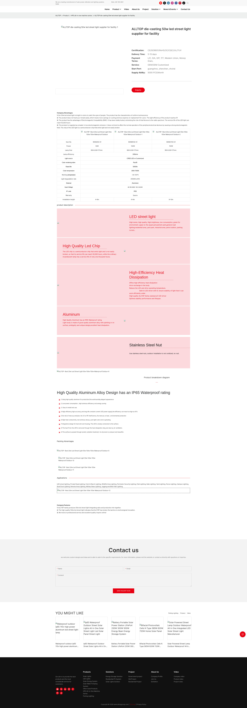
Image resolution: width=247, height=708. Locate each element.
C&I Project (132, 679)
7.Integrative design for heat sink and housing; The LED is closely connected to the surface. (90, 424)
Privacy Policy (141, 704)
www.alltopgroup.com (121, 704)
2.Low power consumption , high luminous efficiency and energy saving (83, 403)
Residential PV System (113, 679)
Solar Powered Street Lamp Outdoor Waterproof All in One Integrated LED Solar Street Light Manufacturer (178, 645)
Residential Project (134, 682)
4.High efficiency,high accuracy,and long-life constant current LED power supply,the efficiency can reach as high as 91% (99, 411)
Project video (178, 682)
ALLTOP (58, 15)
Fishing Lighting (173, 613)
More (189, 613)
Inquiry (138, 90)
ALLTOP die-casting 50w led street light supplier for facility (114, 15)
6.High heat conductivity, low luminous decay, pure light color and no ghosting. (86, 420)
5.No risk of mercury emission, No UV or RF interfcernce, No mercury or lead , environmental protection (93, 416)
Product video (178, 679)
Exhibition (154, 682)
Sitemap (132, 704)
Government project (135, 676)
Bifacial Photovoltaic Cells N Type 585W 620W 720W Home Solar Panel (151, 645)
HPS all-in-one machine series (81, 15)
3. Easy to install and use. (69, 407)
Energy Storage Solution (114, 676)
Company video (179, 676)
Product (66, 15)
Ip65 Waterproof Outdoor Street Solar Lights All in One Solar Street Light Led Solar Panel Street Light (95, 645)
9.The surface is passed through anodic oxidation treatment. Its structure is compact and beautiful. (92, 432)
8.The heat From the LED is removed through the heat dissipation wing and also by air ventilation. (91, 428)
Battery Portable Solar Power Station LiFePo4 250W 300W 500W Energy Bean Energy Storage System (123, 645)
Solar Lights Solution (113, 682)
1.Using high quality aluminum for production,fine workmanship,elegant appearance (87, 399)
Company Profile (156, 676)
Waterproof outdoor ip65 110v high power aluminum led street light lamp (66, 645)
